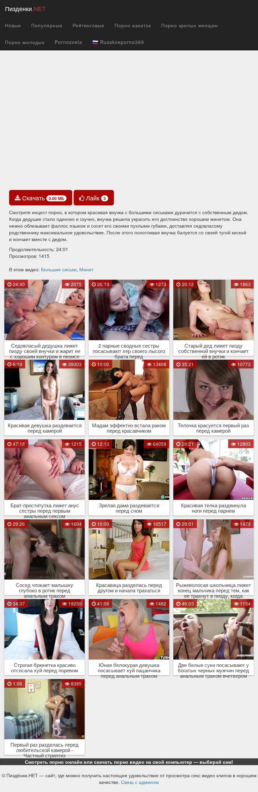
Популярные (46, 25)
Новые (13, 25)
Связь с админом (140, 782)
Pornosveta (68, 42)
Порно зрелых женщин (189, 25)
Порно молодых (25, 42)
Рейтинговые (88, 25)
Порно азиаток (133, 25)
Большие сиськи (59, 269)
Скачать (42, 197)
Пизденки (25, 8)
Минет (86, 269)
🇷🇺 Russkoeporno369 (118, 42)
